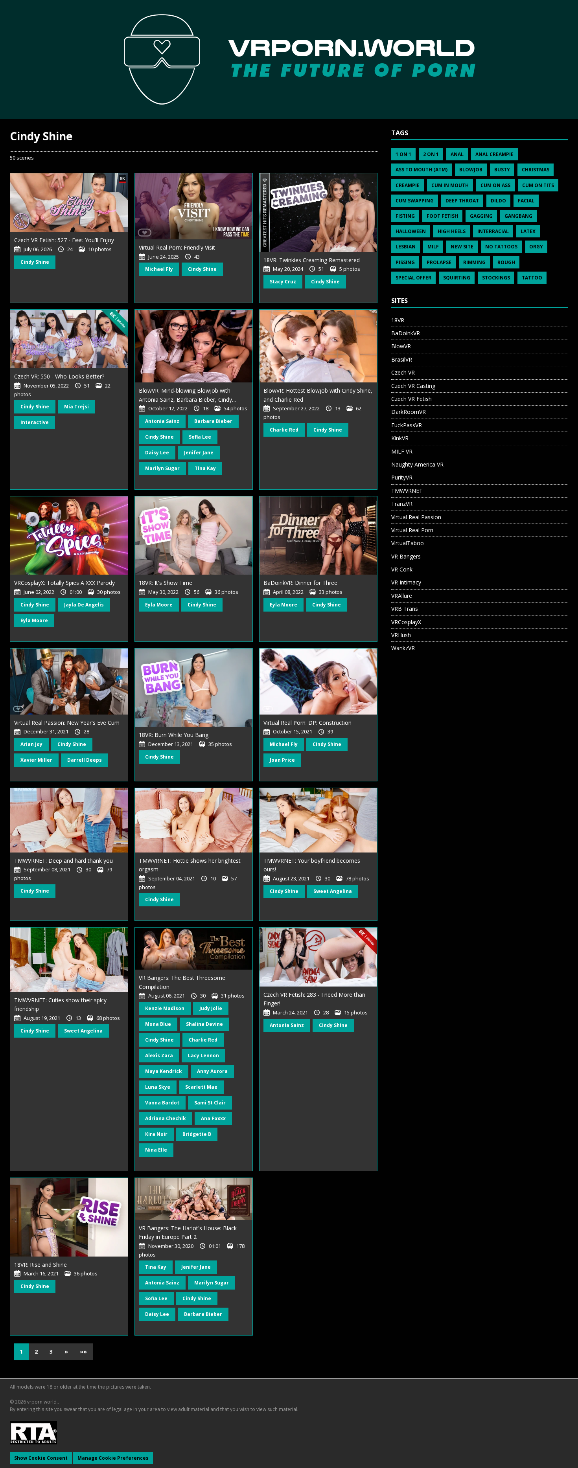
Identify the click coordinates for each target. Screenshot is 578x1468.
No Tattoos (501, 246)
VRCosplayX (406, 622)
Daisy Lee (157, 452)
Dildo (498, 200)
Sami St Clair (210, 1102)
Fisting (405, 216)
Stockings (496, 277)
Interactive (34, 422)
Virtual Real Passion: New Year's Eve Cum (67, 722)
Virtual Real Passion (416, 517)
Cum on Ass (495, 185)
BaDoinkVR (405, 333)
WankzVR (403, 648)
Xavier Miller (36, 760)
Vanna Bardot (162, 1102)
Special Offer (413, 277)
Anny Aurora (212, 1071)
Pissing (405, 262)
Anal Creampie (494, 154)
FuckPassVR (406, 425)
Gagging (481, 216)
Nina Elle (156, 1149)
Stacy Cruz (283, 281)
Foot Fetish (442, 216)
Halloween (411, 231)
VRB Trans (404, 608)
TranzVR (401, 503)
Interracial (493, 231)
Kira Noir (156, 1134)
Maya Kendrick (163, 1071)
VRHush (401, 635)
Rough (506, 262)
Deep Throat (462, 200)
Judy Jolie (210, 1008)
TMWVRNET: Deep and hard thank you (63, 860)
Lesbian (406, 246)
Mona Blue (158, 1024)
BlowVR (401, 346)
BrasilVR (401, 359)
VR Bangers (406, 556)
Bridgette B (196, 1134)
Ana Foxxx (213, 1118)
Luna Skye (157, 1087)
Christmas (535, 169)
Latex (528, 231)
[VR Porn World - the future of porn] (289, 59)
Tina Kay (205, 468)
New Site (462, 246)
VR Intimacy (406, 582)
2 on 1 (431, 154)
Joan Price (282, 760)
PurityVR (401, 477)
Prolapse (439, 262)
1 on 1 (403, 154)
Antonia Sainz (162, 421)
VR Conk (401, 569)
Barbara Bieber (213, 421)
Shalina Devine (204, 1024)
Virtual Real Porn (412, 530)
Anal (457, 154)
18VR (397, 320)
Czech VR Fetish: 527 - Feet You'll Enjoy (64, 240)
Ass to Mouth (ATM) (421, 169)
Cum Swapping (415, 200)
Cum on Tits (538, 185)
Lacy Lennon (203, 1055)
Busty (502, 169)
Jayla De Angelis (84, 604)
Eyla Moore (34, 620)
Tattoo (532, 277)
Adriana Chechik (165, 1118)
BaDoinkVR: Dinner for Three (300, 582)
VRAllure (401, 595)
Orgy (536, 246)
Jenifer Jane (199, 452)
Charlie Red (284, 429)
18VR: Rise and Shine (40, 1264)
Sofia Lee (200, 437)
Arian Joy (31, 744)
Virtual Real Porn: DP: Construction (307, 722)
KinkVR (400, 438)
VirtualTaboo (407, 543)
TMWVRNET (407, 490)
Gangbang (518, 216)
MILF (433, 246)
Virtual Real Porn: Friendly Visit (177, 247)
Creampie (408, 185)
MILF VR (401, 451)
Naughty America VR (417, 464)
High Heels (452, 231)
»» (83, 1351)
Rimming (474, 262)
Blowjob (470, 169)
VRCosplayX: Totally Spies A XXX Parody (64, 582)
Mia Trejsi (76, 406)
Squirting (456, 277)
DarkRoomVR (408, 411)
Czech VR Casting (413, 386)
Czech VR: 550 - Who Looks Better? (59, 376)
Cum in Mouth (450, 185)
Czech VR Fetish (411, 398)
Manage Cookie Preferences (113, 1458)
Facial (526, 200)
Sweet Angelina (332, 891)
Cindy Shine (34, 262)
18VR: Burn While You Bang (173, 735)
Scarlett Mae (201, 1087)
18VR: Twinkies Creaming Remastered (311, 260)
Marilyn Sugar (162, 468)
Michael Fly (159, 269)
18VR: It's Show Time (165, 582)
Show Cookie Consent (41, 1458)
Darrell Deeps (84, 760)
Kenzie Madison (164, 1008)
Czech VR (403, 372)
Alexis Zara (159, 1055)
